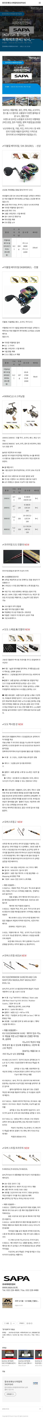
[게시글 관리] (13, 1323)
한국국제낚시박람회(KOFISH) (14, 3)
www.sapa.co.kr (10, 1287)
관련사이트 (5, 1409)
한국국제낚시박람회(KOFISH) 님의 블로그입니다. (16, 1388)
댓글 (3, 1371)
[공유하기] (11, 1323)
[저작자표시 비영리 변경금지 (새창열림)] (29, 1323)
